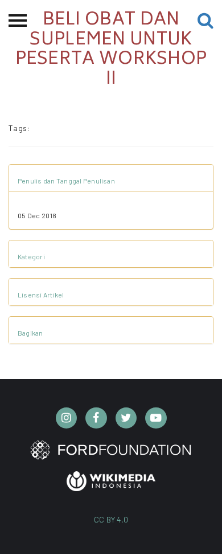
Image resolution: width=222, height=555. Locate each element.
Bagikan (30, 333)
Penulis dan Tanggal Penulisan (66, 181)
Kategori (31, 256)
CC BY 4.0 (111, 519)
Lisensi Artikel (41, 295)
